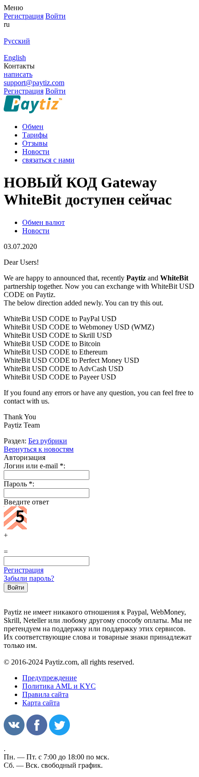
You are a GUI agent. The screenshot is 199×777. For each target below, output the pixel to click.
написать (18, 74)
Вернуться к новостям (39, 449)
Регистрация (24, 570)
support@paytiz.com (34, 83)
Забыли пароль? (29, 578)
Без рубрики (47, 441)
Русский (17, 41)
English (15, 58)
